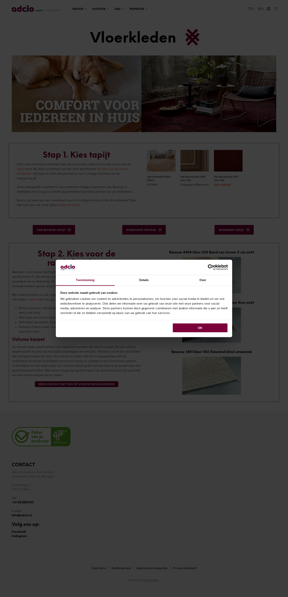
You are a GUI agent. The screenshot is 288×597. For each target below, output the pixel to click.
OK (200, 327)
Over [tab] (202, 280)
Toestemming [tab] (85, 280)
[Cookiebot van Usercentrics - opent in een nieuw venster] (211, 267)
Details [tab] (144, 280)
